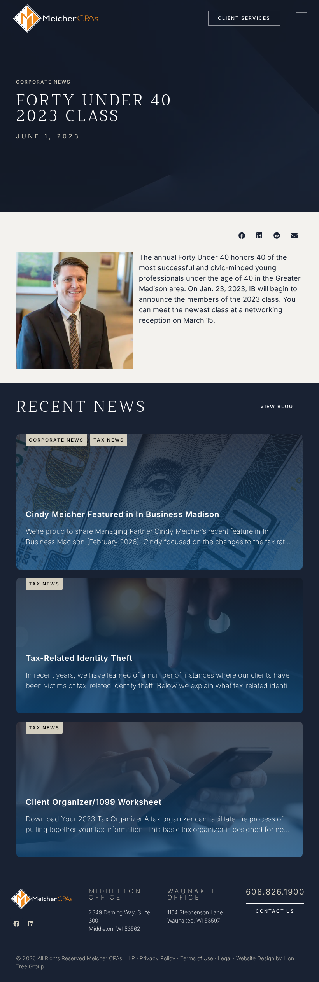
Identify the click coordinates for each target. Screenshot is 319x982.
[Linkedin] (31, 923)
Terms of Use (196, 958)
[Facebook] (16, 923)
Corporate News (43, 82)
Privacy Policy (157, 958)
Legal (224, 958)
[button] (242, 235)
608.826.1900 (275, 891)
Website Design (255, 958)
